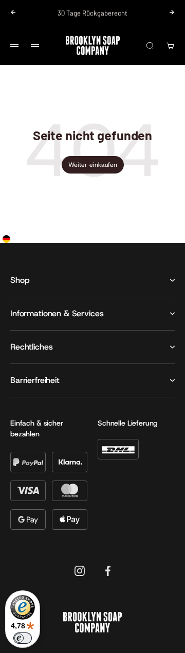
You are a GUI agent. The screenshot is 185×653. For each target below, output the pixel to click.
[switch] (22, 638)
